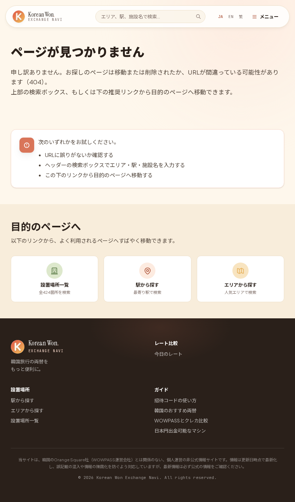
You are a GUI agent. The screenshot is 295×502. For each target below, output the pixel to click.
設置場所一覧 (25, 420)
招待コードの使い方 (175, 400)
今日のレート (168, 354)
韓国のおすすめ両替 (175, 410)
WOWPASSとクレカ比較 (181, 420)
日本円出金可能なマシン (180, 430)
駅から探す (22, 400)
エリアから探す (27, 410)
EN (230, 16)
